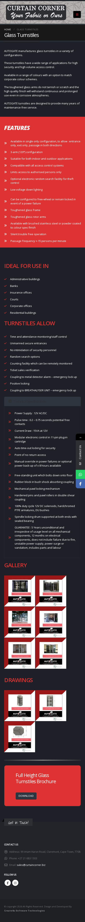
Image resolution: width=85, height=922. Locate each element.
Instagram (15, 883)
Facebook (8, 883)
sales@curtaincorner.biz (31, 865)
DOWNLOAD (26, 796)
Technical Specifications (29, 401)
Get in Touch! (18, 822)
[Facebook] (80, 483)
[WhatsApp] (80, 474)
